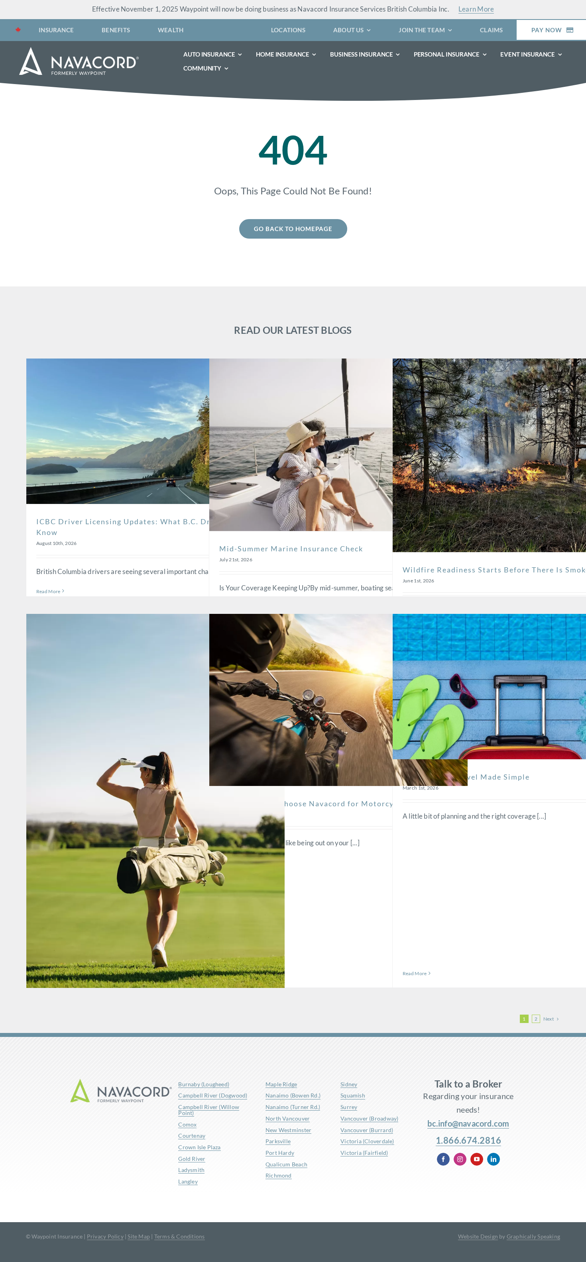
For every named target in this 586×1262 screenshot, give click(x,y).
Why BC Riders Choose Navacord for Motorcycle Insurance (332, 803)
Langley (187, 1181)
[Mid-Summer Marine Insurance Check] (338, 445)
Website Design (478, 1236)
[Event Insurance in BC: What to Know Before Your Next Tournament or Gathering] (155, 807)
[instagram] (460, 1159)
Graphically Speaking (533, 1236)
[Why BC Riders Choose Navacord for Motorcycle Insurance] (338, 700)
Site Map (139, 1236)
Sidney (348, 1084)
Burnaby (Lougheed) (203, 1084)
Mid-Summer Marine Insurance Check (291, 548)
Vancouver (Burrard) (366, 1130)
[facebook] (443, 1159)
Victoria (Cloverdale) (367, 1141)
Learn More (476, 9)
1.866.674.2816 (468, 1140)
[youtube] (476, 1159)
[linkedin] (493, 1159)
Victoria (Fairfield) (364, 1152)
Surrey (348, 1106)
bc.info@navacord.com (468, 1123)
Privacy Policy (105, 1236)
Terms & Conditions (179, 1236)
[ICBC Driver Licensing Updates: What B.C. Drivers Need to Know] (155, 431)
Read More (48, 591)
